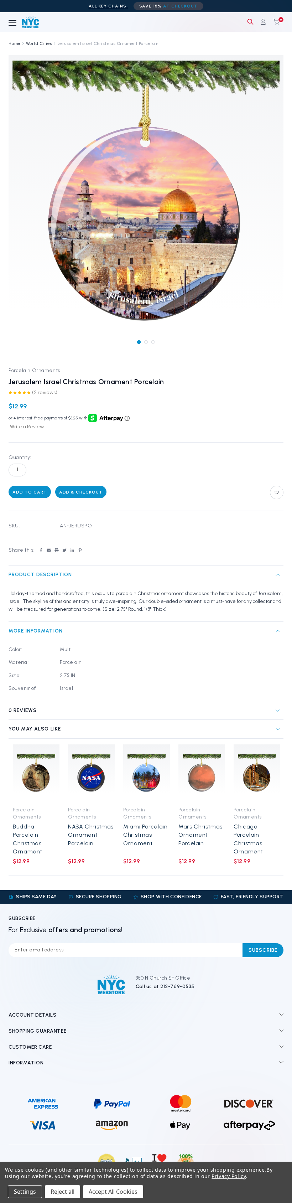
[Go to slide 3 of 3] (153, 342)
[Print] (56, 550)
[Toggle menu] (12, 23)
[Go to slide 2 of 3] (145, 342)
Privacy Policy (229, 1176)
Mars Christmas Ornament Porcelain (200, 835)
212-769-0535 (177, 986)
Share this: (22, 550)
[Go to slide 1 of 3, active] (138, 342)
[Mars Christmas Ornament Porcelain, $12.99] (202, 773)
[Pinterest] (80, 550)
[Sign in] (263, 21)
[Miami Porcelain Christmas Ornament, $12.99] (146, 773)
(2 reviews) (44, 392)
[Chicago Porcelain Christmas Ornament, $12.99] (257, 773)
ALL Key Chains (108, 6)
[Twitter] (64, 550)
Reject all (62, 1192)
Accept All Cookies (113, 1192)
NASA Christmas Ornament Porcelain (91, 835)
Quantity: (20, 457)
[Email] (49, 550)
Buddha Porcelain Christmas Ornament (27, 839)
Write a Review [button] (27, 427)
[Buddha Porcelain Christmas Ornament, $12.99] (36, 773)
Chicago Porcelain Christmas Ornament (248, 839)
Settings (25, 1192)
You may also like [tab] (35, 729)
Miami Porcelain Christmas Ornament (145, 835)
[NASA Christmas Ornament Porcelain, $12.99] (91, 773)
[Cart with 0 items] (275, 21)
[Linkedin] (72, 550)
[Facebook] (41, 550)
